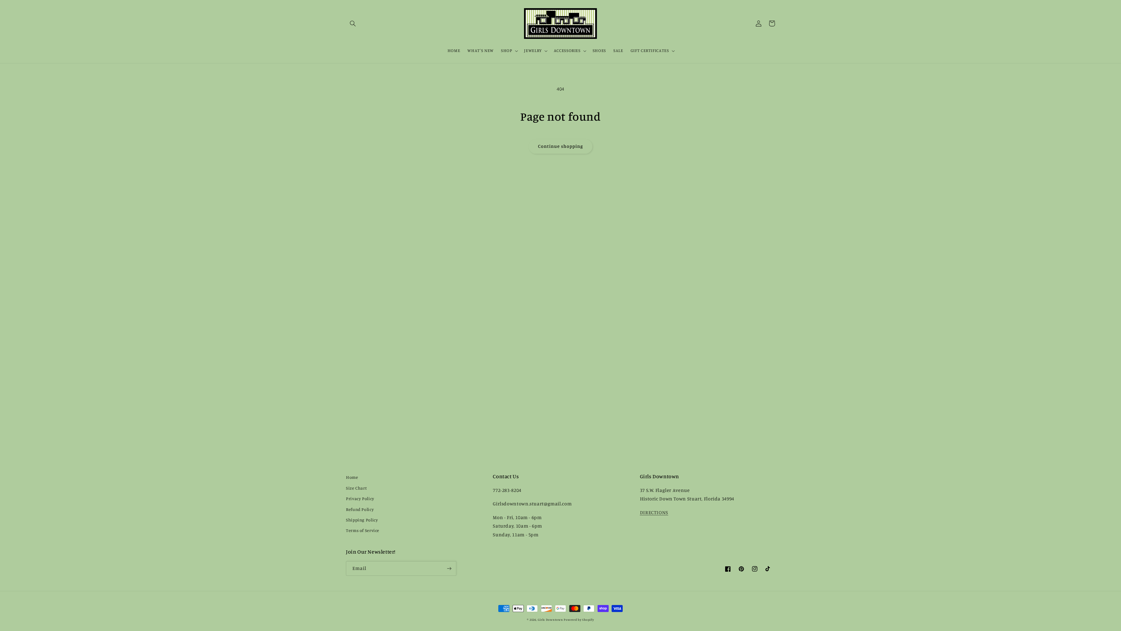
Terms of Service (362, 530)
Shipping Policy (362, 519)
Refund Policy (360, 509)
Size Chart (356, 488)
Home (352, 477)
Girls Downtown (550, 619)
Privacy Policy (360, 498)
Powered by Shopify (579, 619)
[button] (352, 23)
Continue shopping (560, 146)
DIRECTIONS (654, 512)
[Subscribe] (449, 568)
